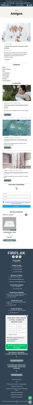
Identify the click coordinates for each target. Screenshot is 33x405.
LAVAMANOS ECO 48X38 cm (9, 233)
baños (4, 67)
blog (4, 71)
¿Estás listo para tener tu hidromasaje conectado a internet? (16, 106)
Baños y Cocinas (7, 69)
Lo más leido (8, 44)
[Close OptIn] (27, 316)
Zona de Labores (7, 80)
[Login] (27, 5)
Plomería (5, 78)
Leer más (7, 59)
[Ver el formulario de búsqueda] (25, 5)
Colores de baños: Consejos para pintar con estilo (16, 172)
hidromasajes (6, 75)
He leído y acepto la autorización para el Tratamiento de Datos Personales (15, 339)
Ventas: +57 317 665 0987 (8, 3)
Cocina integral (6, 73)
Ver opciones (9, 240)
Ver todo (25, 1)
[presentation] (16, 32)
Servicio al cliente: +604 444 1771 (23, 3)
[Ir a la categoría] (26, 215)
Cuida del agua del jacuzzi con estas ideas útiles (15, 139)
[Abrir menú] (10, 5)
